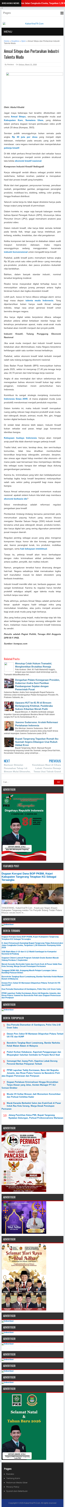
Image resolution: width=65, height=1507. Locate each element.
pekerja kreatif (11, 148)
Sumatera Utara (34, 120)
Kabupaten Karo (13, 120)
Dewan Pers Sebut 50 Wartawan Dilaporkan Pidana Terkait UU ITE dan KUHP (35, 1035)
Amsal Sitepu (18, 116)
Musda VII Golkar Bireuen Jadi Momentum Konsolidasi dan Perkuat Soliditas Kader (34, 1095)
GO (58, 782)
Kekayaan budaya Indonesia (20, 438)
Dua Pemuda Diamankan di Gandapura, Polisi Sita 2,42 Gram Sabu (31, 989)
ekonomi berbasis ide (15, 499)
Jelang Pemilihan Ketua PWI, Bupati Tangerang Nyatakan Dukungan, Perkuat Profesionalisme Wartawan (36, 1116)
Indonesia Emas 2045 (16, 399)
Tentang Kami (13, 1478)
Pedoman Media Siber (16, 1482)
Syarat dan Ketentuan (17, 1491)
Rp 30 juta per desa (24, 137)
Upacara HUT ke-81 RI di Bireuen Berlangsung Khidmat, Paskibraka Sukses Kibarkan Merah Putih (34, 705)
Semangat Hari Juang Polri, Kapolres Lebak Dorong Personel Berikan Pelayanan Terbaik (32, 1062)
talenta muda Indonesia (39, 300)
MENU (8, 31)
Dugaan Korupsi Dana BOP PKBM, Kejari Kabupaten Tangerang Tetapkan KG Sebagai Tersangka (29, 876)
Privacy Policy (12, 1486)
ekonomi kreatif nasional (28, 161)
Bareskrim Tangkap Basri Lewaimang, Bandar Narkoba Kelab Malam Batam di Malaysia (33, 1044)
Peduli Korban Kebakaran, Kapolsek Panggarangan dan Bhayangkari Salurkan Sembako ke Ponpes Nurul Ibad (34, 1053)
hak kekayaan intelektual (33, 549)
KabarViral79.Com (32, 1503)
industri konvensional (16, 252)
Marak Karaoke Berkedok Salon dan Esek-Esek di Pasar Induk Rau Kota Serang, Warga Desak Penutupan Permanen (32, 965)
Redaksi (10, 1474)
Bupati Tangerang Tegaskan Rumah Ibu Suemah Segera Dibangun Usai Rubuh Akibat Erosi (36, 741)
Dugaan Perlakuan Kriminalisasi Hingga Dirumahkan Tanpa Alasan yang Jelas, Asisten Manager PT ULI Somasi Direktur (30, 1085)
